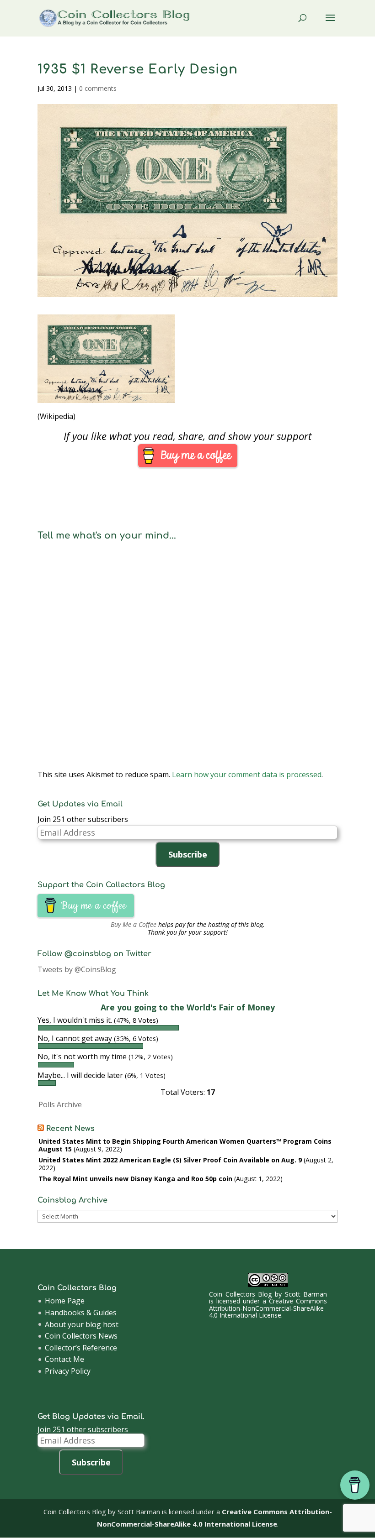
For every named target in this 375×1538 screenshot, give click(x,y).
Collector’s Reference (81, 1348)
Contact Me (64, 1359)
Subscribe (187, 854)
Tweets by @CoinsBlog (77, 969)
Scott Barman (306, 1294)
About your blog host (81, 1324)
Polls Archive (60, 1104)
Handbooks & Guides (81, 1313)
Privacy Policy (68, 1371)
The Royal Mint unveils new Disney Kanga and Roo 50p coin (135, 1178)
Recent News (70, 1129)
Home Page (65, 1301)
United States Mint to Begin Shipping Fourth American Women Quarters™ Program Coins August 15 (185, 1145)
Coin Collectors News (81, 1336)
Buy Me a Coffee (133, 924)
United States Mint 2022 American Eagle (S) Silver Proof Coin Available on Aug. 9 (170, 1160)
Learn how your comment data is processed (246, 774)
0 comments (98, 88)
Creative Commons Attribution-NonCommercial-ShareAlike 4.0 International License (268, 1308)
